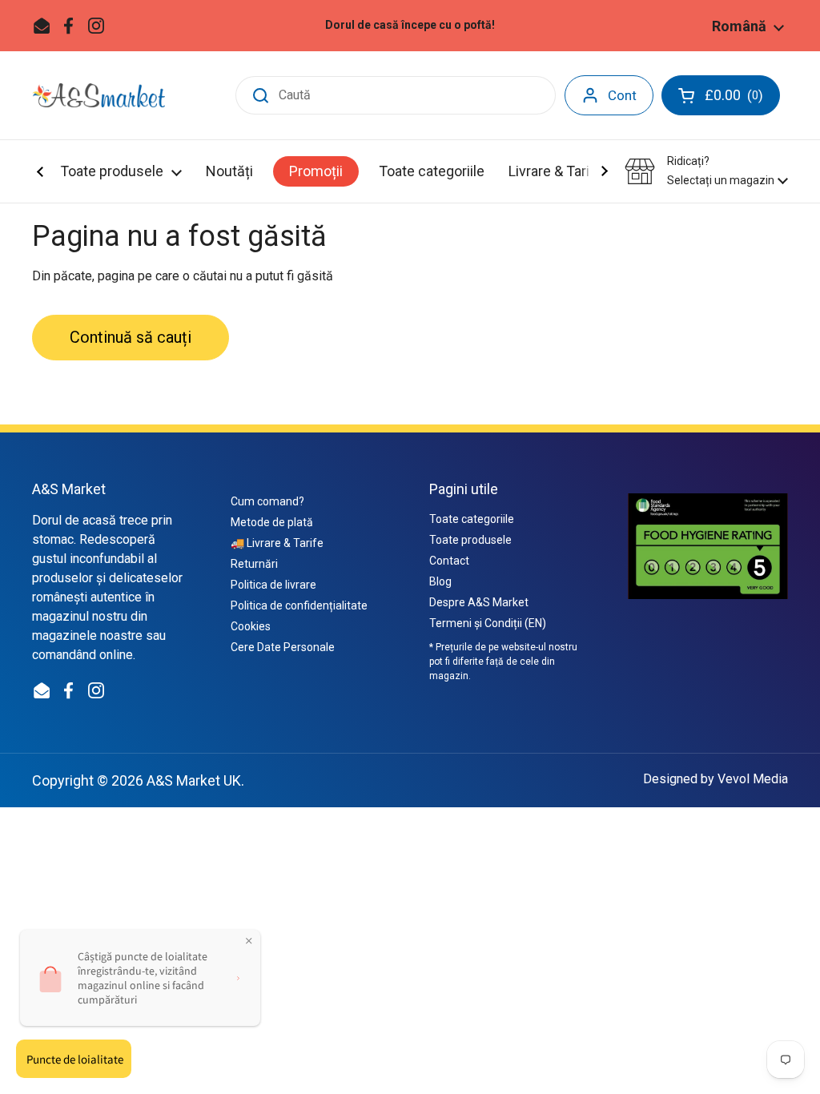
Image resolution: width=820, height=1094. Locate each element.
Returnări (254, 563)
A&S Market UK (194, 780)
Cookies (251, 626)
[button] (706, 171)
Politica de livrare (273, 584)
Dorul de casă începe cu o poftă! (410, 25)
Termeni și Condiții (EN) (487, 623)
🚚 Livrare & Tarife (277, 543)
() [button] (742, 98)
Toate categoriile (471, 519)
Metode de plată (272, 522)
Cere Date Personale (283, 647)
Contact (449, 560)
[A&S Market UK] (98, 95)
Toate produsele (470, 539)
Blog (440, 581)
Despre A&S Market (479, 602)
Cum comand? (267, 501)
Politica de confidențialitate (299, 605)
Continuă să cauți (130, 337)
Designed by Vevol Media (715, 778)
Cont (622, 95)
